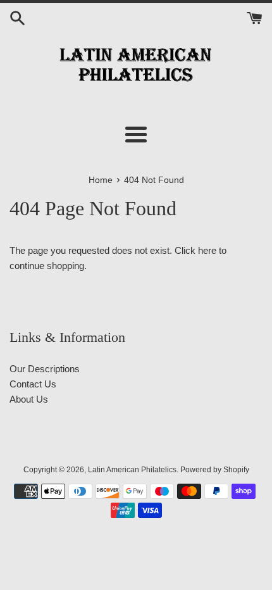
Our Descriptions (44, 368)
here (207, 250)
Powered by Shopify (214, 469)
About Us (28, 399)
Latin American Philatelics (132, 469)
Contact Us (32, 384)
